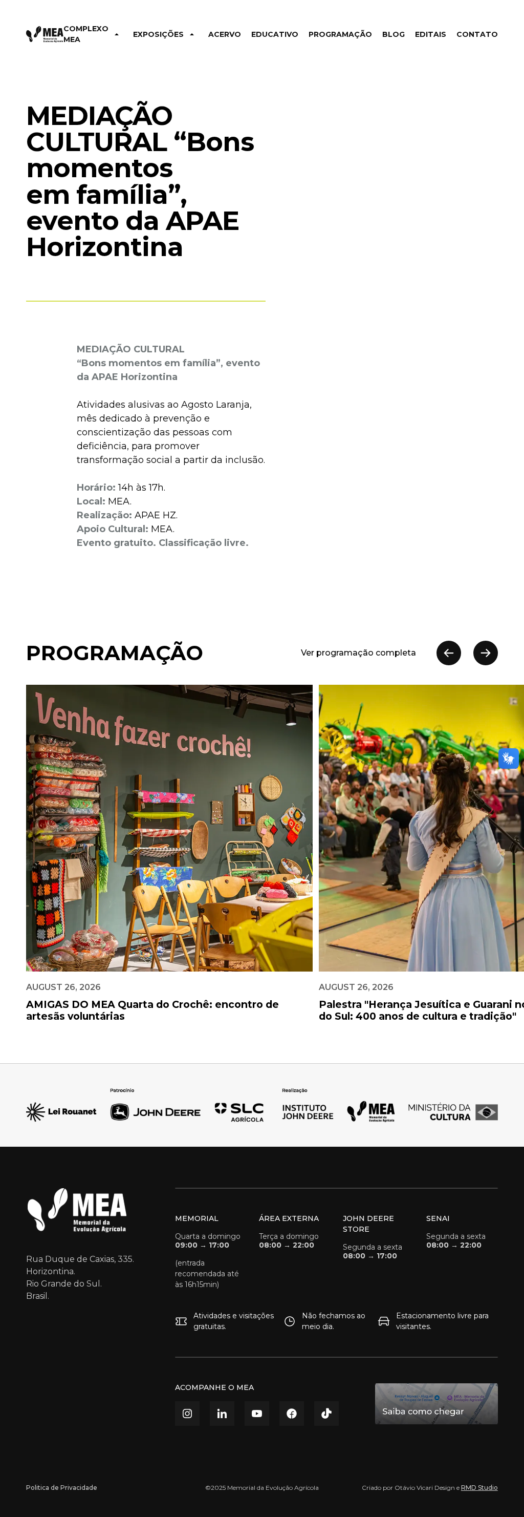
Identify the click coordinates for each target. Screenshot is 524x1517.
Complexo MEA (85, 34)
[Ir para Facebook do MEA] (291, 1413)
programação (340, 34)
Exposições (158, 34)
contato (477, 34)
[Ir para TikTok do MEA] (326, 1413)
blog (393, 34)
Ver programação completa (358, 653)
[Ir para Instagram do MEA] (187, 1413)
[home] (44, 34)
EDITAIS (430, 34)
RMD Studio (479, 1487)
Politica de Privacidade (61, 1487)
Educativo (274, 34)
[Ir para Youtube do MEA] (257, 1413)
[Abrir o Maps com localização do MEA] (436, 1403)
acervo (224, 34)
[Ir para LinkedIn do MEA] (222, 1413)
